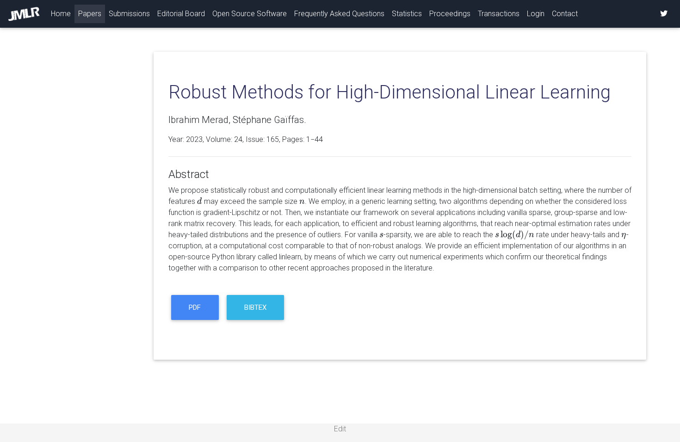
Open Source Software (249, 13)
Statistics (407, 13)
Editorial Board (181, 13)
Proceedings (449, 13)
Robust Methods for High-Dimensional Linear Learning (389, 92)
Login (535, 13)
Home (62, 13)
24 (238, 139)
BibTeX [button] (255, 307)
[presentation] (199, 201)
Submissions (129, 13)
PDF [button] (195, 307)
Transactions (498, 13)
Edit (340, 428)
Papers (89, 13)
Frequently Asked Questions (339, 13)
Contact (565, 13)
